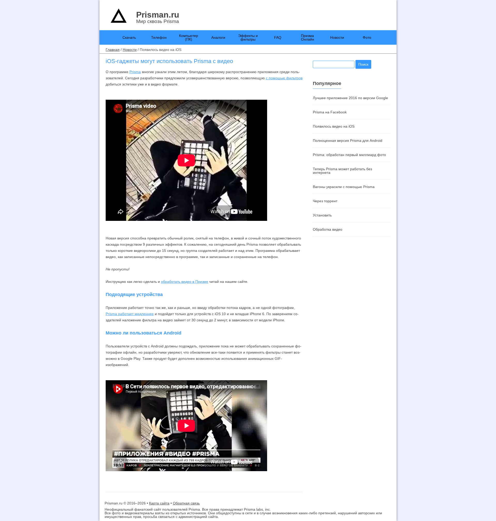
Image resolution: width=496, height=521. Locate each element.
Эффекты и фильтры (248, 37)
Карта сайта (159, 503)
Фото (367, 37)
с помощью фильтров (284, 78)
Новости (337, 37)
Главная (113, 50)
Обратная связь (186, 503)
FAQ (277, 37)
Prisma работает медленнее (130, 314)
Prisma (135, 72)
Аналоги (218, 37)
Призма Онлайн (307, 37)
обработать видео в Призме (184, 281)
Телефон (159, 37)
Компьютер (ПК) (188, 37)
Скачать (129, 37)
